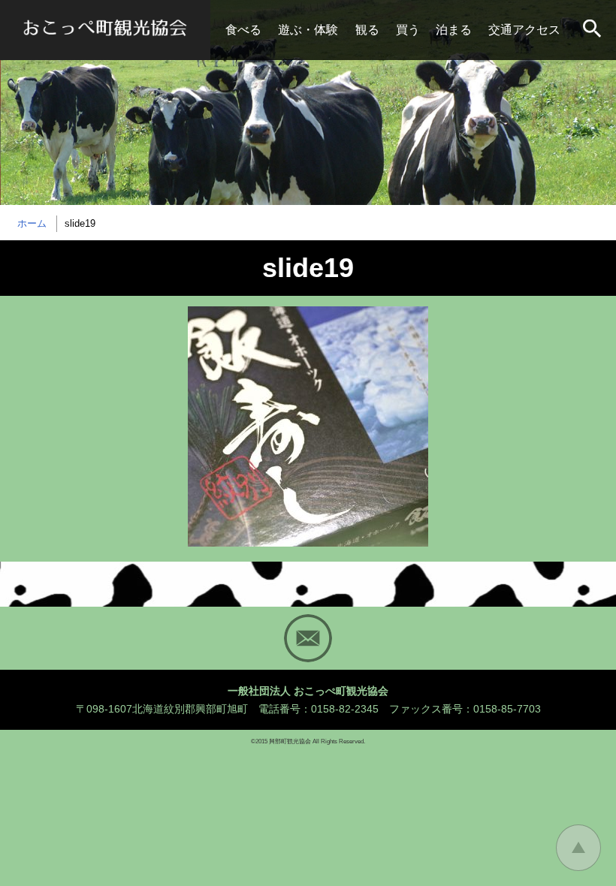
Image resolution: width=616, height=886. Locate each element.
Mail (308, 638)
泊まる (454, 29)
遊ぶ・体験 (308, 29)
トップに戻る (578, 847)
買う (408, 29)
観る (367, 29)
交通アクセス (524, 29)
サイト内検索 (593, 30)
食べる (243, 29)
